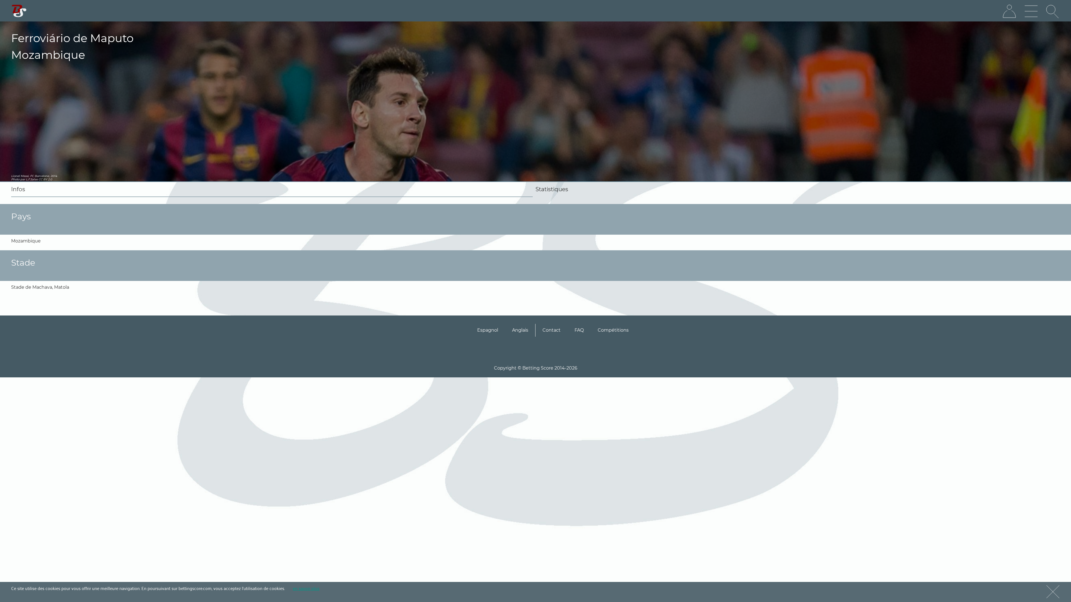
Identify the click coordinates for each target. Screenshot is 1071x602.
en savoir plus (306, 588)
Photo (15, 179)
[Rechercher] (1053, 11)
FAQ (579, 330)
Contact (551, 330)
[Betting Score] (19, 11)
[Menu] (1031, 11)
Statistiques (552, 189)
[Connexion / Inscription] (1009, 11)
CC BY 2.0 (45, 179)
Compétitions (613, 330)
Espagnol (487, 330)
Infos (18, 189)
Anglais (520, 330)
